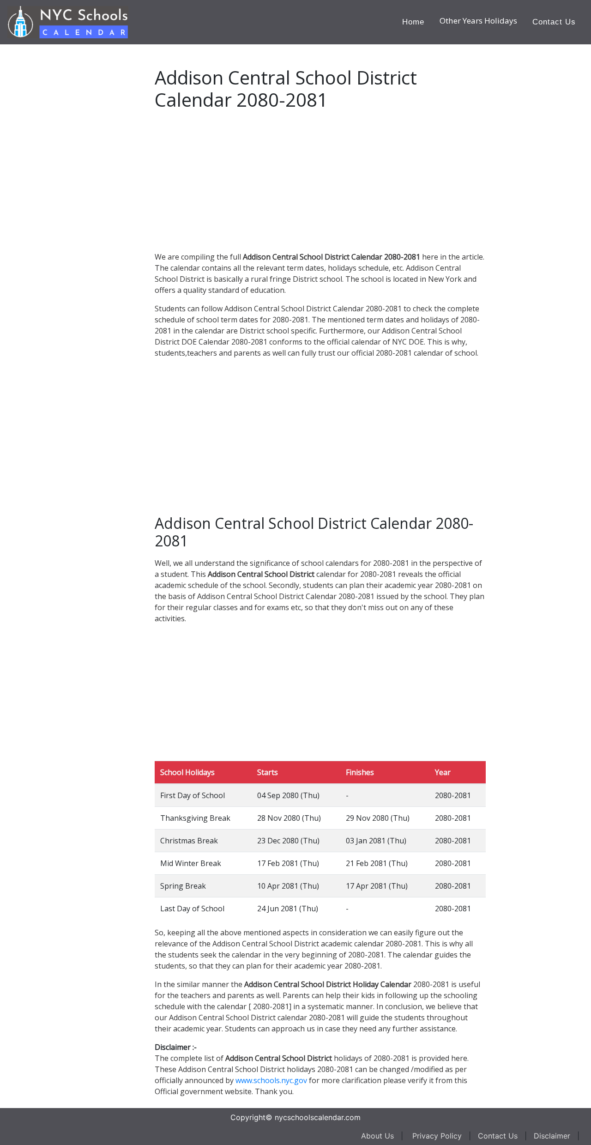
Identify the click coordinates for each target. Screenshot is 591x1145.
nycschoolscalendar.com (318, 1117)
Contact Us (554, 22)
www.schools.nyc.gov (271, 1080)
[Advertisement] (76, 182)
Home (413, 22)
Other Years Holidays (478, 20)
